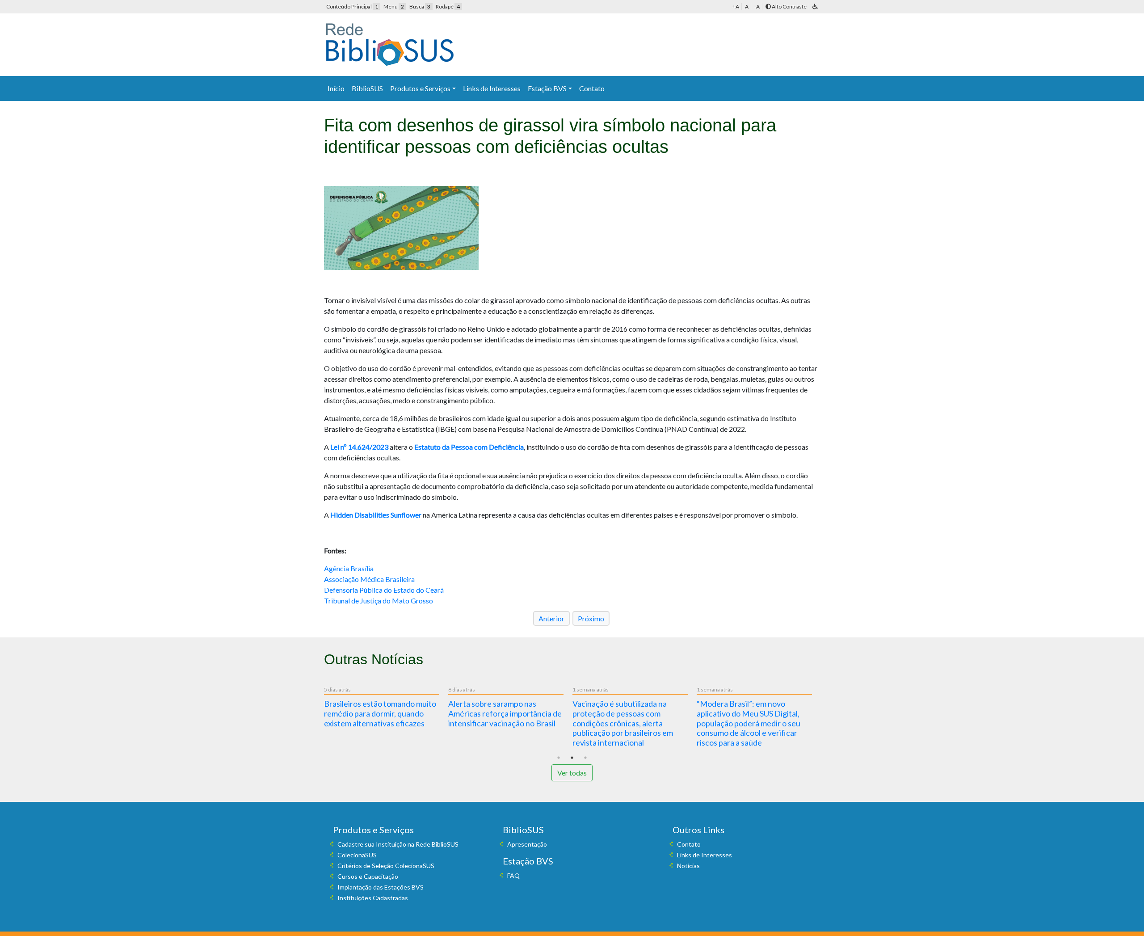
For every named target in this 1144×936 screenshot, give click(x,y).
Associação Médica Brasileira (369, 579)
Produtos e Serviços (420, 88)
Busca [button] (419, 6)
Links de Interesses (492, 88)
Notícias (688, 865)
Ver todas (572, 772)
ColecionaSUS (357, 855)
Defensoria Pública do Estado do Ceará (384, 590)
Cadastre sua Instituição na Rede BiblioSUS (397, 844)
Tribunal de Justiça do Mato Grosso (378, 600)
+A (735, 6)
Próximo (591, 618)
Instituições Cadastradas (372, 898)
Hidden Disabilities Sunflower (375, 514)
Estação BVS (547, 88)
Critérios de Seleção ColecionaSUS (385, 865)
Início (336, 88)
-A (757, 6)
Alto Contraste (789, 6)
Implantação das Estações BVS (380, 887)
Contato (592, 88)
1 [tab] (558, 757)
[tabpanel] (386, 709)
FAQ (513, 875)
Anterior (551, 618)
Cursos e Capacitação (367, 876)
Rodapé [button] (448, 6)
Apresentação (527, 844)
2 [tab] (572, 757)
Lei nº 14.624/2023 (359, 447)
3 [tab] (585, 757)
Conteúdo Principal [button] (352, 6)
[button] (815, 6)
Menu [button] (393, 6)
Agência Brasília (349, 568)
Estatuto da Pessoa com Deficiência (469, 447)
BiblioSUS (367, 88)
